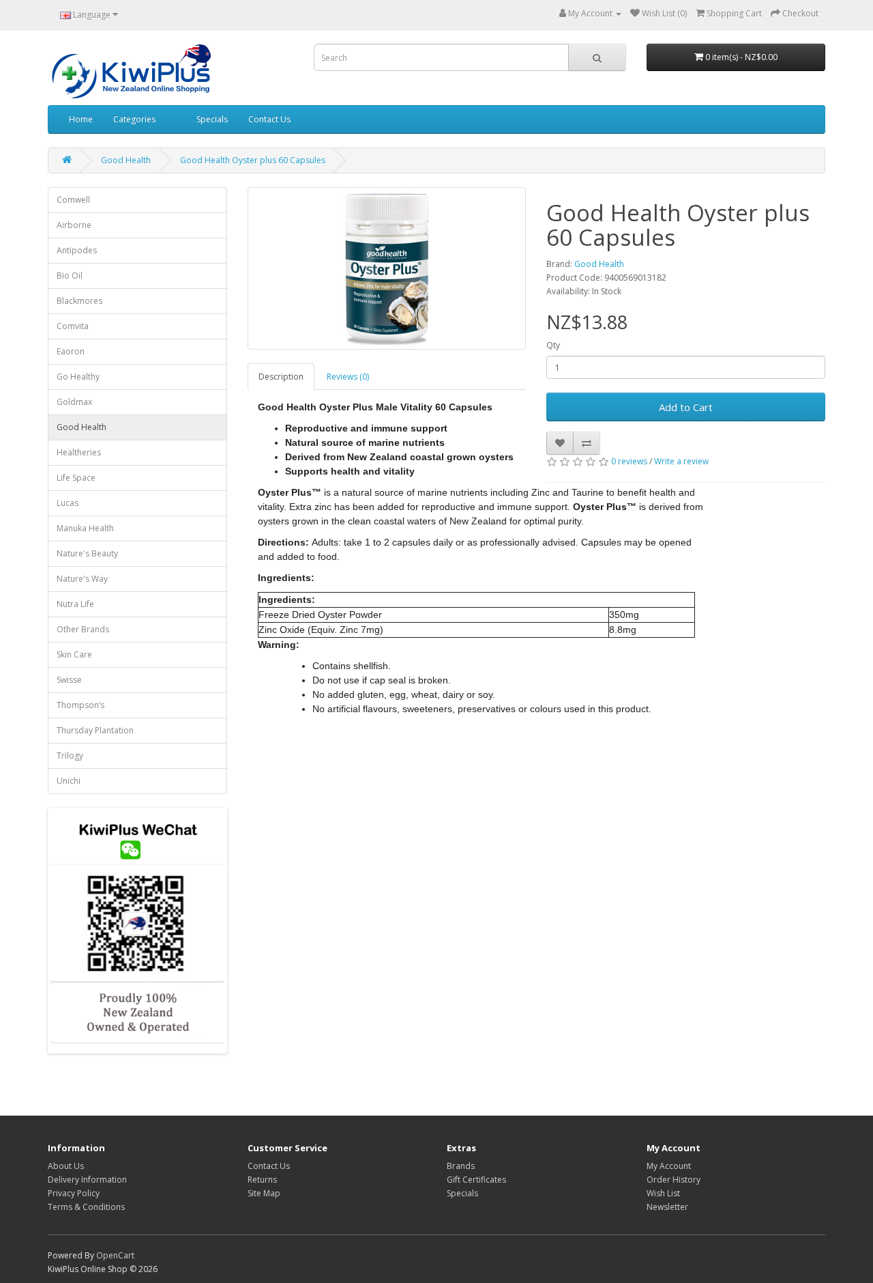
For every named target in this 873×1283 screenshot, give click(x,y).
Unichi (68, 781)
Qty (553, 345)
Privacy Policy (74, 1193)
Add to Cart (686, 407)
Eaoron (71, 351)
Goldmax (74, 402)
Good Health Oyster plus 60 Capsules (252, 160)
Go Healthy (78, 376)
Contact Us (269, 119)
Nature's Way (82, 578)
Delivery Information (87, 1179)
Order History (673, 1179)
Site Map (264, 1193)
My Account (669, 1166)
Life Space (76, 477)
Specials (212, 119)
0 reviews (629, 461)
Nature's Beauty (87, 553)
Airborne (74, 225)
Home (81, 119)
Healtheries (79, 452)
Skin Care (74, 654)
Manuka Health (85, 528)
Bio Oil (70, 275)
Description (281, 376)
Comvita (73, 326)
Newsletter (667, 1207)
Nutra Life (75, 604)
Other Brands (83, 629)
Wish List (663, 1193)
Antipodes (77, 250)
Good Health (126, 160)
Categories (134, 119)
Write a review (681, 461)
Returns (262, 1179)
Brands (461, 1166)
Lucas (67, 503)
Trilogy (70, 755)
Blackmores (79, 301)
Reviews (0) (348, 376)
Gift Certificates (476, 1179)
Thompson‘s (80, 705)
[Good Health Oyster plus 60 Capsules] (387, 268)
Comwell (73, 200)
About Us (66, 1166)
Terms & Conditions (86, 1207)
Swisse (69, 680)
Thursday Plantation (95, 730)
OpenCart (115, 1255)
